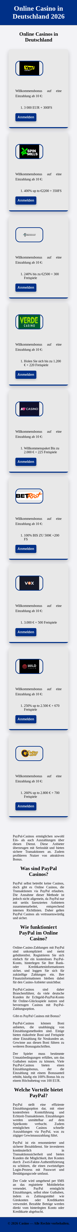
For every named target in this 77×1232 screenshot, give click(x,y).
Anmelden (26, 117)
